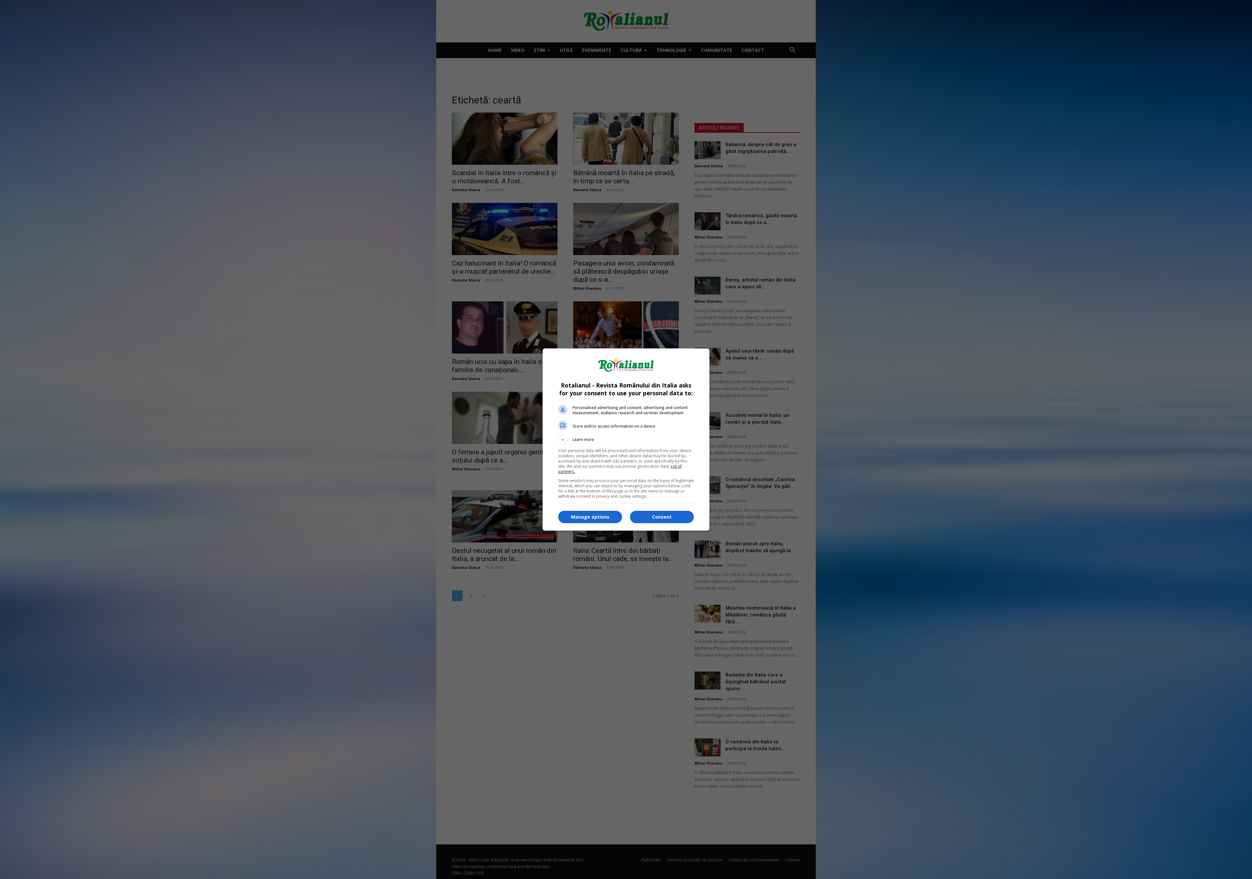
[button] (626, 439)
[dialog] (626, 439)
